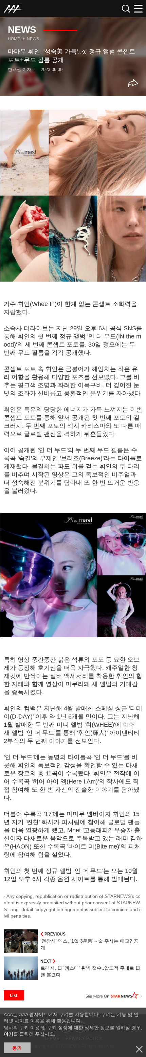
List (14, 995)
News (33, 39)
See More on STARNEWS (114, 995)
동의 (17, 1048)
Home (14, 39)
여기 (8, 1034)
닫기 (139, 1049)
